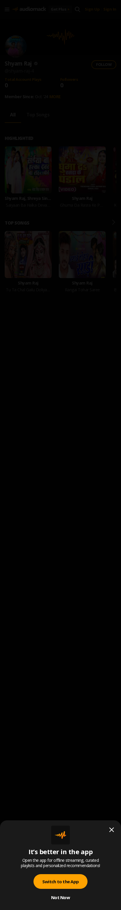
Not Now (60, 897)
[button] (60, 455)
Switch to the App (60, 881)
